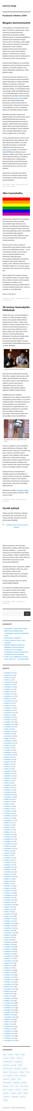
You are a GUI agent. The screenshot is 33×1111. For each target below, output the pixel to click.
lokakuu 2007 (8, 963)
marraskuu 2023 (9, 682)
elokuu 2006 (8, 996)
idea (4, 186)
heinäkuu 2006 (9, 998)
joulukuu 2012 (9, 818)
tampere (10, 1089)
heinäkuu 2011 (9, 858)
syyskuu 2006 (8, 993)
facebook (6, 1065)
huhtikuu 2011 (9, 865)
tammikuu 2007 (9, 984)
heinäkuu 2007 (9, 970)
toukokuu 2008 (9, 947)
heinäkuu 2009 (9, 914)
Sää (4, 1089)
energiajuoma (8, 1061)
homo (26, 184)
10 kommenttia (11, 186)
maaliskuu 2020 (9, 724)
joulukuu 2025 (9, 675)
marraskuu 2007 (9, 961)
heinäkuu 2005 (9, 1026)
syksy (21, 601)
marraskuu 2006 (9, 989)
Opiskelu (23, 1075)
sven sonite (24, 1086)
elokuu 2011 (8, 855)
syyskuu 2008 (8, 937)
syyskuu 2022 (8, 691)
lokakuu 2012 (8, 822)
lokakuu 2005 (8, 1019)
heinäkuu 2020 (9, 717)
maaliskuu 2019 (9, 731)
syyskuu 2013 (8, 801)
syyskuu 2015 (8, 766)
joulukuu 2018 (9, 734)
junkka (24, 1068)
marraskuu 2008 (9, 933)
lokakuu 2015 (8, 764)
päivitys (5, 1086)
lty (4, 1075)
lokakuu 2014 (8, 780)
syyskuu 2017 (8, 748)
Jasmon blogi (9, 6)
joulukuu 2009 (9, 902)
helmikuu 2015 (9, 778)
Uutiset (13, 1093)
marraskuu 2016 (9, 755)
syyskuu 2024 (8, 677)
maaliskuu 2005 (9, 1036)
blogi (17, 184)
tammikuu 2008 (9, 956)
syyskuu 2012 (8, 825)
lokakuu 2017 (8, 745)
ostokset (6, 1079)
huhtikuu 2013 (9, 813)
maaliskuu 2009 (9, 923)
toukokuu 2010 (9, 890)
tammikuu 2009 (9, 928)
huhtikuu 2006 (9, 1005)
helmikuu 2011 (9, 869)
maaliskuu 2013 (9, 815)
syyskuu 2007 (8, 965)
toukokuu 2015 (9, 771)
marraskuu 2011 (9, 848)
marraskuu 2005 (9, 1017)
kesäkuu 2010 (8, 888)
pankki (13, 1079)
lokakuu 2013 (8, 799)
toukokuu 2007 (9, 975)
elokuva (19, 1058)
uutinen (6, 1093)
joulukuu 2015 (9, 762)
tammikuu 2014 (9, 797)
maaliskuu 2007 (9, 979)
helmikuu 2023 (9, 689)
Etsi (27, 614)
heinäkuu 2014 (9, 785)
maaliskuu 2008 (9, 951)
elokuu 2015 (8, 769)
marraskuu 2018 (9, 736)
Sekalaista (17, 638)
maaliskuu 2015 (9, 776)
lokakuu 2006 (8, 991)
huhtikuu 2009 (9, 921)
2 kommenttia (8, 300)
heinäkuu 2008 (9, 942)
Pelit (19, 1079)
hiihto (18, 601)
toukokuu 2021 (9, 708)
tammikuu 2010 (9, 900)
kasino (5, 1072)
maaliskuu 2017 (9, 752)
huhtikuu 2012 (9, 837)
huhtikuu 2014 (9, 792)
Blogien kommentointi (16, 22)
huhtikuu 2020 (9, 722)
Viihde (27, 298)
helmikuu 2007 (9, 982)
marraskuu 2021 (9, 701)
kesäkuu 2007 (8, 972)
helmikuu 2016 (9, 759)
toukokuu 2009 (9, 918)
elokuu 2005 (8, 1024)
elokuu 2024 (8, 680)
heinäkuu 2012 (9, 830)
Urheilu (25, 1089)
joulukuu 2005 (9, 1014)
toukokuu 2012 (9, 834)
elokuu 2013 (8, 804)
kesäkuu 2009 (9, 916)
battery (10, 1054)
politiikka (22, 298)
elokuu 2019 (8, 729)
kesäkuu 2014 (8, 787)
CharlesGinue (8, 638)
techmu (18, 1089)
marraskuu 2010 (9, 876)
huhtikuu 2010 (9, 893)
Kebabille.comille (22, 490)
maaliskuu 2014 (9, 794)
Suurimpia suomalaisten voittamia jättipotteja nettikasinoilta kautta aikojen (16, 652)
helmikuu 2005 (9, 1038)
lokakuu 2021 (8, 703)
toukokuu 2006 (9, 1003)
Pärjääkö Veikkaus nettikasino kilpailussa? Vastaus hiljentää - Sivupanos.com (14, 647)
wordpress (14, 1096)
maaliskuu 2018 (9, 741)
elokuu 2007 (8, 968)
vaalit (19, 1093)
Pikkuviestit (7, 1082)
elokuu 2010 (8, 883)
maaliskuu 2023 (9, 687)
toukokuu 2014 (9, 790)
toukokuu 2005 (9, 1031)
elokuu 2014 (8, 783)
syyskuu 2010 (8, 881)
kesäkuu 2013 (8, 808)
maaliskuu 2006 (9, 1007)
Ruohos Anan (18, 98)
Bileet (17, 1054)
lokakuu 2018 (8, 738)
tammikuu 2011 (9, 872)
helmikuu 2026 (9, 673)
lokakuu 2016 (8, 757)
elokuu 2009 (8, 911)
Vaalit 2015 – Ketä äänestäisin (18, 659)
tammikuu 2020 (9, 726)
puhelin (24, 1082)
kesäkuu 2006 (9, 1000)
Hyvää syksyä (11, 508)
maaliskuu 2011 (9, 867)
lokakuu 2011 (8, 851)
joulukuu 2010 (9, 874)
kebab (23, 499)
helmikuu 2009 (9, 926)
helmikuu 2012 (9, 841)
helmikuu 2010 (9, 897)
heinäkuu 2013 (9, 806)
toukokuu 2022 (9, 694)
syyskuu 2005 (8, 1022)
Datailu (22, 184)
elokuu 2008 (8, 940)
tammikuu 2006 (9, 1012)
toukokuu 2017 (9, 750)
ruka (16, 1086)
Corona (5, 1058)
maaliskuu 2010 (9, 895)
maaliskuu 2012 (9, 839)
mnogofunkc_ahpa (10, 628)
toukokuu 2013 (9, 811)
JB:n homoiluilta (12, 193)
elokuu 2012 (8, 827)
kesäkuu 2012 (8, 832)
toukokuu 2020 (9, 719)
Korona (21, 1072)
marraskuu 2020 (9, 712)
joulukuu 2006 (9, 986)
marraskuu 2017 (9, 743)
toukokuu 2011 (9, 862)
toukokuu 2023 (9, 684)
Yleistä (13, 184)
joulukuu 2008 (9, 930)
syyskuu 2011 (8, 853)
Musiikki (9, 1075)
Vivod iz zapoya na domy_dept (14, 640)
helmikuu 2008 (9, 954)
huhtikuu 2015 (9, 773)
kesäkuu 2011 (8, 860)
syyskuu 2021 (8, 705)
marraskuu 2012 (9, 820)
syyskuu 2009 (8, 909)
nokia (16, 1075)
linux (28, 1072)
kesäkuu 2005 (9, 1029)
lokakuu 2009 (8, 907)
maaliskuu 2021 (9, 710)
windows (6, 1096)
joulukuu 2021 (9, 698)
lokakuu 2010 (8, 879)
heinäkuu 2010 (9, 886)
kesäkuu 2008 (9, 944)
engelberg (18, 1061)
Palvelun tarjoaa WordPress (18, 1107)
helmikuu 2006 (9, 1010)
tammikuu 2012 (9, 844)
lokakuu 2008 (8, 935)
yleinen (22, 1096)
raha (11, 1086)
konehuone (14, 1072)
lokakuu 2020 (8, 715)
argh (4, 1054)
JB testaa (18, 499)
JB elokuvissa (7, 1068)
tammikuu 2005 (9, 1040)
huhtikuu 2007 (9, 977)
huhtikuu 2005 (9, 1033)
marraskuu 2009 (9, 904)
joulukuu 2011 (8, 846)
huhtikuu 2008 (9, 949)
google (13, 1065)
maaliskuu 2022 (9, 696)
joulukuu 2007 (9, 958)
